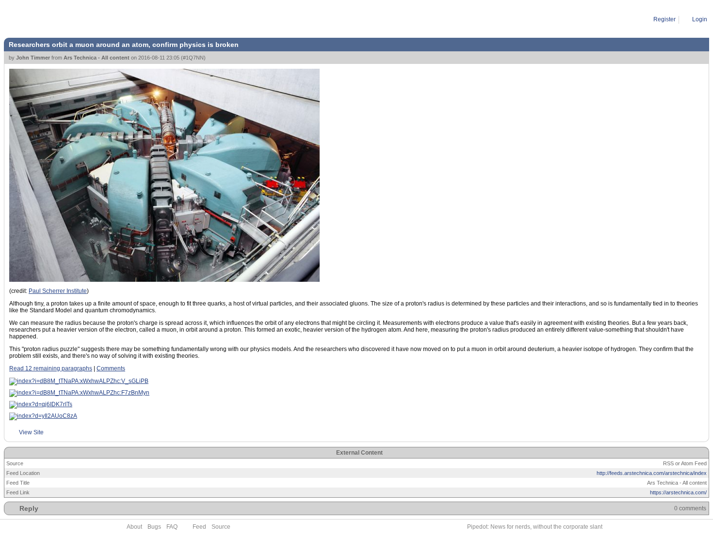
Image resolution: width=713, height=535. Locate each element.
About (134, 526)
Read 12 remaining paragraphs (50, 368)
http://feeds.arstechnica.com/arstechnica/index (652, 473)
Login (699, 19)
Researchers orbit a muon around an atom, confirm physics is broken (154, 19)
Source (220, 526)
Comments (111, 368)
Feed (199, 526)
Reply (28, 508)
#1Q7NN (193, 58)
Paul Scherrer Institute (58, 291)
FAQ (172, 526)
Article (49, 19)
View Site (31, 432)
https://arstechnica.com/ (678, 492)
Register (664, 19)
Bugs (154, 526)
